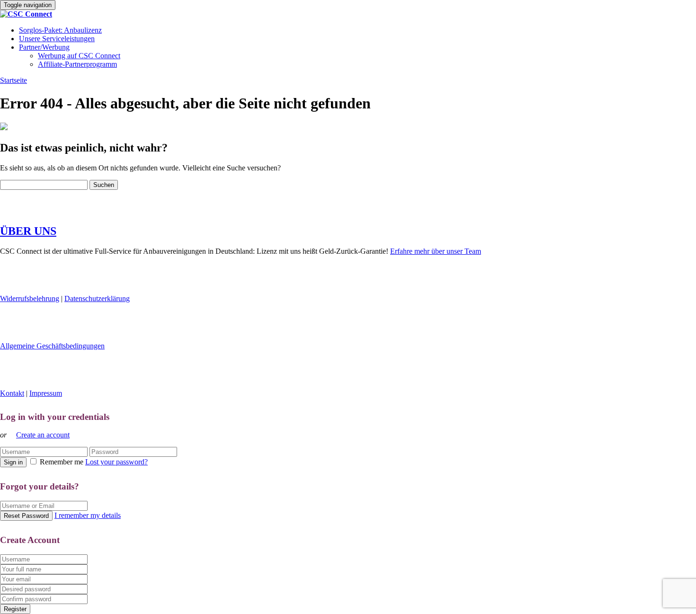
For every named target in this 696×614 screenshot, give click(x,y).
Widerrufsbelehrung (29, 298)
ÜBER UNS (28, 231)
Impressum (45, 393)
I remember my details (87, 515)
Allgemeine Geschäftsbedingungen (52, 346)
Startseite (13, 80)
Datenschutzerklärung (97, 298)
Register (15, 609)
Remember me (61, 462)
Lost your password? (116, 462)
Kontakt (12, 393)
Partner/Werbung (44, 47)
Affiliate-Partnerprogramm (77, 64)
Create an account (43, 435)
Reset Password (26, 515)
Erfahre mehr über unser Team (435, 251)
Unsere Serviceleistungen (57, 39)
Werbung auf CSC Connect (79, 56)
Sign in (13, 462)
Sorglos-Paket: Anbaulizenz (60, 30)
